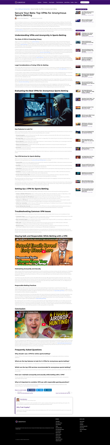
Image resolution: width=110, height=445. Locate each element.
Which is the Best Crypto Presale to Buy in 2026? (87, 20)
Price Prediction (59, 2)
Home (16, 9)
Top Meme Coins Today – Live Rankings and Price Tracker (88, 99)
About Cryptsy (82, 421)
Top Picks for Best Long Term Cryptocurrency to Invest (88, 66)
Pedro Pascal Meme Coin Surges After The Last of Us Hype (88, 140)
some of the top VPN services (39, 160)
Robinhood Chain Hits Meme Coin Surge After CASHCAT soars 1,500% (88, 75)
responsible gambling (59, 290)
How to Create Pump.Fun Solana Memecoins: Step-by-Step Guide (88, 83)
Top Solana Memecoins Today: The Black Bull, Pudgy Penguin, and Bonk (88, 91)
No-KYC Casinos (58, 437)
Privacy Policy (82, 427)
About (76, 2)
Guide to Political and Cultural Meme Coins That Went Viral (87, 42)
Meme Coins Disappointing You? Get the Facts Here (88, 132)
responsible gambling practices (64, 343)
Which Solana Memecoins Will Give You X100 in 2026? (88, 181)
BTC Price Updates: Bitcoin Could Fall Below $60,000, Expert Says (88, 190)
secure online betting (45, 52)
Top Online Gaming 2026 (83, 426)
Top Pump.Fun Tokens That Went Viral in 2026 (88, 107)
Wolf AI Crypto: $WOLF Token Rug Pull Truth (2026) (88, 116)
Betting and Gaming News (24, 9)
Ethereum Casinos (58, 434)
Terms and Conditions (83, 429)
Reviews (45, 2)
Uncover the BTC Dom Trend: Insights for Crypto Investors (88, 165)
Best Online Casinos (59, 427)
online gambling (62, 69)
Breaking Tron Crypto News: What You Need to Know (88, 173)
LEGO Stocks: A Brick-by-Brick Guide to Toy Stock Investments (87, 124)
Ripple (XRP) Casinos (59, 439)
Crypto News (58, 421)
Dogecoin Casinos (58, 440)
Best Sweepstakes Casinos (60, 429)
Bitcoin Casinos (58, 432)
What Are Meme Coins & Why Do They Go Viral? (88, 148)
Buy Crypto (51, 2)
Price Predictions (58, 424)
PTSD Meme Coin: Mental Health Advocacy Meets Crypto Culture (87, 34)
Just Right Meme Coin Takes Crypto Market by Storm (88, 157)
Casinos (39, 2)
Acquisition (81, 424)
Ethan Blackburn (23, 399)
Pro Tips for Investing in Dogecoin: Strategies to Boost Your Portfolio (87, 58)
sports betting (19, 29)
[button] (31, 390)
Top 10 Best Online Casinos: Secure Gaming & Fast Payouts (88, 13)
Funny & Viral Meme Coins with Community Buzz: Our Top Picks (88, 50)
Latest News (67, 2)
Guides (72, 2)
